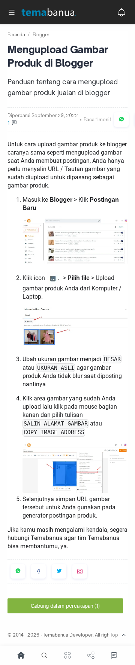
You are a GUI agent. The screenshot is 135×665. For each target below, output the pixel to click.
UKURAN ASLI (55, 368)
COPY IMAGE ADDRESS (54, 432)
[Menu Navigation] (12, 12)
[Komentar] (43, 123)
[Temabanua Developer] (53, 12)
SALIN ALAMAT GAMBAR (56, 424)
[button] (121, 119)
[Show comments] (114, 655)
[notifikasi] (122, 12)
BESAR (112, 359)
